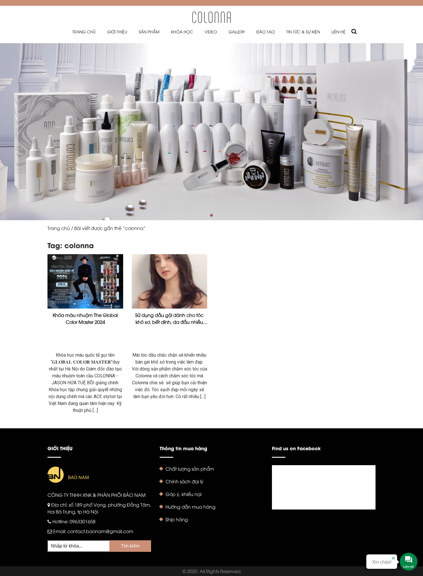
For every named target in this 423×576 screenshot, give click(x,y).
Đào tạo (265, 31)
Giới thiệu (117, 31)
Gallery (236, 31)
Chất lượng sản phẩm (189, 468)
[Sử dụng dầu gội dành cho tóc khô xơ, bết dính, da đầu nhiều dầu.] (169, 281)
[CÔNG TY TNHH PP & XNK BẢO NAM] (211, 17)
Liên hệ (338, 31)
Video (211, 31)
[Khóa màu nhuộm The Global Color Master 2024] (85, 281)
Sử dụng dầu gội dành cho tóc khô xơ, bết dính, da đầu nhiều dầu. (169, 318)
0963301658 (83, 521)
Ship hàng (176, 519)
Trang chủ (84, 31)
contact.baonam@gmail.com (100, 531)
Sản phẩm (149, 31)
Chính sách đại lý (184, 481)
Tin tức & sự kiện (303, 31)
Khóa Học (182, 31)
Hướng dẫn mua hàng (190, 506)
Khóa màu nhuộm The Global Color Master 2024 (85, 318)
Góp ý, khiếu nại (183, 494)
